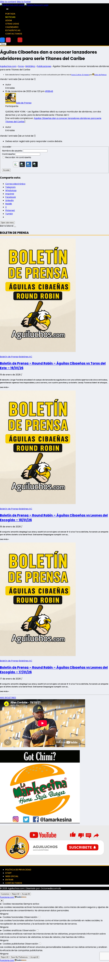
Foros (21, 66)
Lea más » (4, 387)
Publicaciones (44, 66)
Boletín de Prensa (9, 356)
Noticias (10, 17)
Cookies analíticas (12, 930)
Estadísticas (12, 30)
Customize (5, 894)
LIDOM (8, 20)
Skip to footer (24, 1)
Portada (10, 13)
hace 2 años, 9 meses (80, 75)
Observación (30, 917)
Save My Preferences (19, 957)
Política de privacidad (18, 869)
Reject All (15, 894)
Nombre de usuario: (12, 150)
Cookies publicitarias (13, 943)
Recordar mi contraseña (18, 157)
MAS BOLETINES (8, 697)
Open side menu (7, 223)
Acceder (6, 170)
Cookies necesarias (13, 903)
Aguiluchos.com (8, 66)
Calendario (11, 27)
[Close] (15, 226)
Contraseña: (9, 154)
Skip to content (8, 1)
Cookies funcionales (13, 917)
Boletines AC (25, 356)
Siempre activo (31, 903)
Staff (8, 873)
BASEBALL (30, 66)
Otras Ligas (12, 23)
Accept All (26, 894)
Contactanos (13, 33)
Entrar (9, 879)
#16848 (49, 91)
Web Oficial (11, 876)
